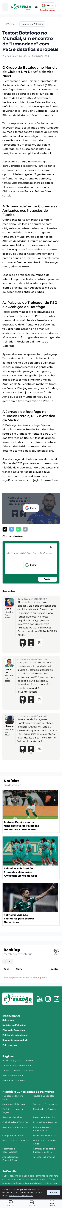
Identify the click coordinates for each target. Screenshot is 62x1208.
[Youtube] (40, 999)
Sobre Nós (8, 1020)
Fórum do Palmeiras (13, 1030)
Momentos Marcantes (44, 1135)
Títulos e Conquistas (43, 1095)
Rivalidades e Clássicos (45, 1109)
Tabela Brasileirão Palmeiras (17, 1065)
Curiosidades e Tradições (15, 1122)
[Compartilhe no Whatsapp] (18, 529)
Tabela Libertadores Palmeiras (18, 1070)
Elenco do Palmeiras (13, 1075)
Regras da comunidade (15, 1040)
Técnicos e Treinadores (45, 1104)
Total (8, 961)
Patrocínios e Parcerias (14, 1127)
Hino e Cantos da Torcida (15, 1140)
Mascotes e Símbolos (44, 1117)
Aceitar (53, 1192)
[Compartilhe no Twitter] (4, 529)
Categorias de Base (12, 1135)
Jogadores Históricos (13, 1104)
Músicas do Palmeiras (13, 1080)
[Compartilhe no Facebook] (11, 529)
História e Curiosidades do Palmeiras (28, 1091)
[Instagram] (48, 999)
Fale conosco (9, 1045)
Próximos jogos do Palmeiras (17, 1060)
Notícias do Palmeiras (14, 1025)
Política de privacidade (15, 1035)
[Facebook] (57, 999)
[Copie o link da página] (25, 529)
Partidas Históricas (12, 1117)
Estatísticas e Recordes (45, 1122)
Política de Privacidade (21, 1195)
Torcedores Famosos (44, 1157)
